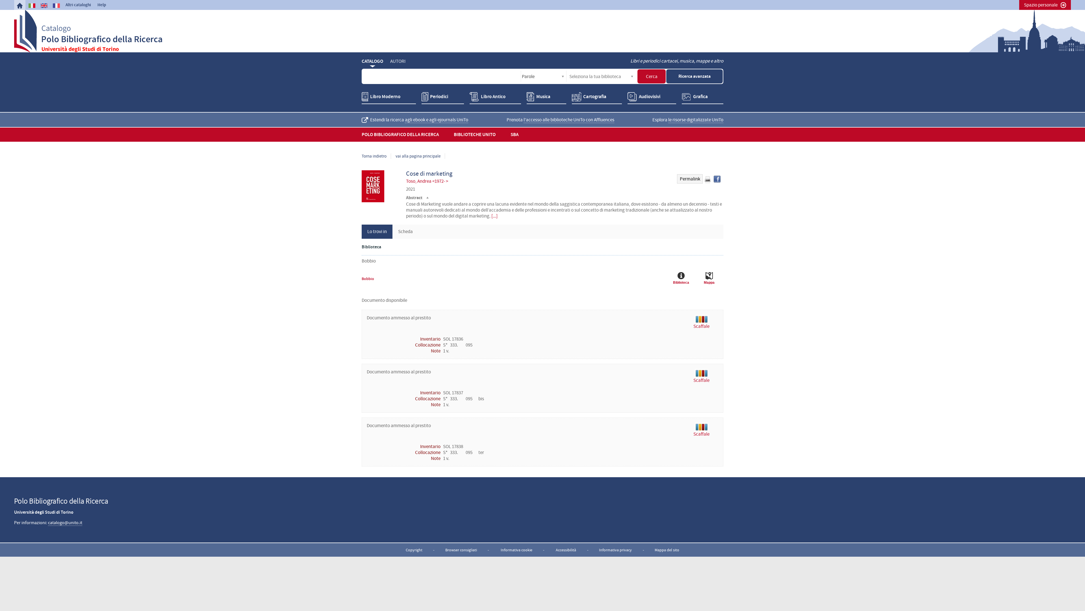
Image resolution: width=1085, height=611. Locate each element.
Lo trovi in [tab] (377, 231)
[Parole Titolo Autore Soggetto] (543, 76)
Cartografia (594, 96)
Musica (543, 96)
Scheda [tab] (405, 231)
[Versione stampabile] (707, 179)
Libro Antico (493, 96)
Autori (397, 61)
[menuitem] (19, 5)
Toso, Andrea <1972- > (427, 181)
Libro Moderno (385, 96)
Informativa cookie (516, 549)
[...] (494, 216)
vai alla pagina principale (418, 156)
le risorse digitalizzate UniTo (695, 120)
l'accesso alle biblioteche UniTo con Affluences (569, 120)
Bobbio (368, 278)
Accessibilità (566, 549)
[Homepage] (19, 5)
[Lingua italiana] (32, 5)
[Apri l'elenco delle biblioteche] (632, 76)
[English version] (44, 5)
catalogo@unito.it (65, 523)
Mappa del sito (667, 549)
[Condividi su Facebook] (717, 179)
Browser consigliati (461, 549)
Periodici (439, 96)
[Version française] (56, 5)
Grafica (700, 96)
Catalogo (372, 61)
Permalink (690, 179)
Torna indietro (374, 156)
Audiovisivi (649, 96)
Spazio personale (1041, 5)
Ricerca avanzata (694, 76)
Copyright (414, 549)
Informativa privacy (615, 549)
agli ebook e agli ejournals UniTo (436, 120)
